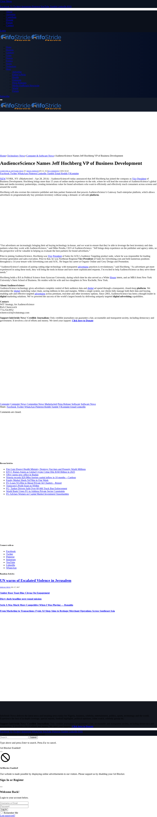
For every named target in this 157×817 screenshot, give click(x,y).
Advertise (10, 14)
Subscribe (5, 96)
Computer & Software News (11, 171)
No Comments (53, 171)
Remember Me (11, 812)
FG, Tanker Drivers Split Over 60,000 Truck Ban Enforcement (36, 488)
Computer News (18, 404)
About (9, 11)
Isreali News (5, 587)
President (141, 178)
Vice (134, 178)
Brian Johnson (33, 171)
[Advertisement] (78, 133)
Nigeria (9, 58)
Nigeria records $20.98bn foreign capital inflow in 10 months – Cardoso (41, 477)
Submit (33, 737)
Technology (11, 66)
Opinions (16, 80)
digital (91, 288)
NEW (3, 178)
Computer (5, 404)
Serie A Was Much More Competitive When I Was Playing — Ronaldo (36, 605)
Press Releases (19, 83)
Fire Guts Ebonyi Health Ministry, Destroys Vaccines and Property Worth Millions (46, 469)
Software (75, 404)
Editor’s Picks (19, 74)
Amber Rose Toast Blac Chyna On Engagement (25, 593)
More (8, 69)
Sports (9, 63)
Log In (4, 809)
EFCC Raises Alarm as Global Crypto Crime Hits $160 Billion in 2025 (40, 472)
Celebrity (10, 52)
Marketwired (51, 404)
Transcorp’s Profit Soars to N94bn (22, 485)
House (113, 277)
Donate (9, 20)
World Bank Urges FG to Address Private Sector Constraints (35, 491)
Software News (88, 404)
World (15, 88)
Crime (8, 55)
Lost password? (7, 815)
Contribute (11, 17)
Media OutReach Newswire (25, 85)
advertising (83, 266)
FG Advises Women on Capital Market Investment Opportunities (37, 494)
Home (8, 47)
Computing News (35, 404)
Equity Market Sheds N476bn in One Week (27, 480)
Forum (9, 22)
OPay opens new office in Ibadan (22, 474)
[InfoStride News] (30, 42)
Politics (9, 61)
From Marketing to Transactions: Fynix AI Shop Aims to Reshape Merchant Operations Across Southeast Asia (57, 611)
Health (15, 77)
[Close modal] (1, 751)
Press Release (64, 404)
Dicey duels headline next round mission (21, 599)
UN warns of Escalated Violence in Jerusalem (35, 580)
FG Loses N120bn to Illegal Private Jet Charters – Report (34, 483)
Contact (10, 25)
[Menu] (1, 99)
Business (9, 50)
